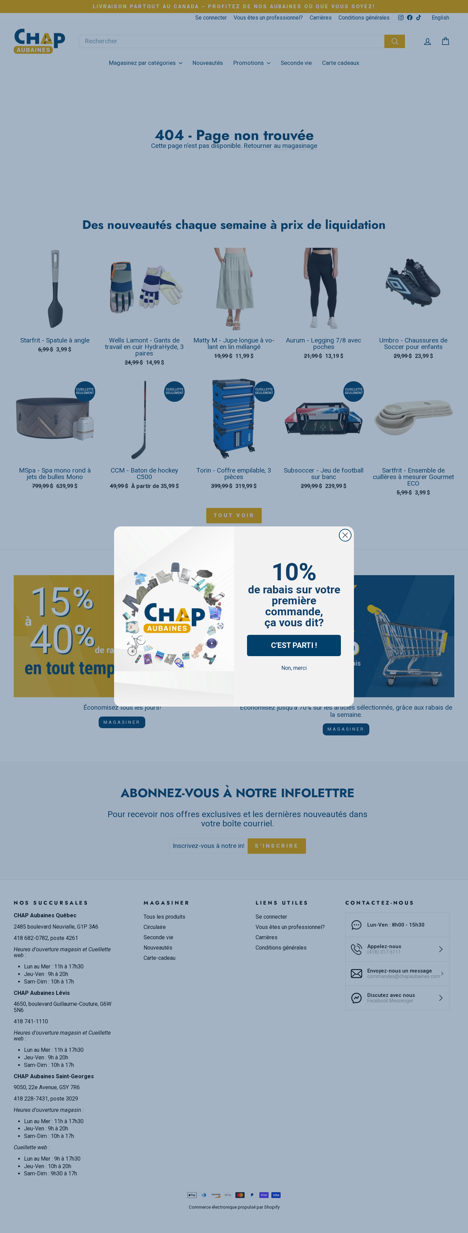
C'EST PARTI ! (294, 645)
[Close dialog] (345, 535)
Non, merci (294, 668)
